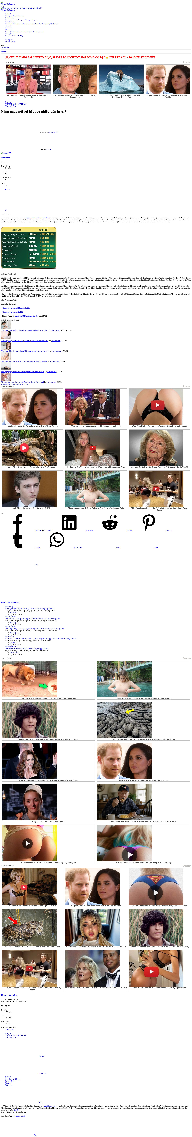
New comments (18, 24)
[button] (3, 6)
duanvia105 (53, 132)
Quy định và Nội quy (12, 1079)
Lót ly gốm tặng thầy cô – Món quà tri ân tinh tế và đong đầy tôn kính (29, 609)
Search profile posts (36, 32)
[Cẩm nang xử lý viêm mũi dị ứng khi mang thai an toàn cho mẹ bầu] (6, 339)
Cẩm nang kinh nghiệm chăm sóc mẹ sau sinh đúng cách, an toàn (24, 330)
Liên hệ (8, 1077)
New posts (9, 16)
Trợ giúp (8, 1083)
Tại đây (16, 1110)
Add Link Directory (10, 602)
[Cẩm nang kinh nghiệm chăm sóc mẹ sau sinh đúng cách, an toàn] (6, 328)
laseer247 (13, 643)
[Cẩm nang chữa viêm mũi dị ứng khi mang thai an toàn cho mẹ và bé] (6, 349)
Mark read (54, 24)
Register (4, 51)
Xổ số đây (9, 28)
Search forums (18, 16)
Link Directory (10, 22)
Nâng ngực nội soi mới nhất (12, 312)
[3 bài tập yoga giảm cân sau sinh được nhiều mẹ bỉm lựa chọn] (6, 370)
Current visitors (10, 32)
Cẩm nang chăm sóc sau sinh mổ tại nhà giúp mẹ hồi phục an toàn (24, 361)
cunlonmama (54, 330)
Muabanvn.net (20, 1116)
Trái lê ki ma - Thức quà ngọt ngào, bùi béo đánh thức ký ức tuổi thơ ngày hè (32, 619)
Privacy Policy (10, 1081)
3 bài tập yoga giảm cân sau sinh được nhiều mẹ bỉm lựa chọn (22, 372)
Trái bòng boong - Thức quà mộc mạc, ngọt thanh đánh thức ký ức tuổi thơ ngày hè (34, 629)
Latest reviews (30, 24)
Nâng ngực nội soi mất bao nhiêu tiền (16, 308)
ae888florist (9, 1029)
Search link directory (42, 24)
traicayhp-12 (14, 623)
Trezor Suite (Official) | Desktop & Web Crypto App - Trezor (26, 649)
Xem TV (8, 26)
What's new (9, 18)
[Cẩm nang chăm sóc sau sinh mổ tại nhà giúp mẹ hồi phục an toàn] (6, 359)
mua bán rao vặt (49, 1106)
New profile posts (31, 20)
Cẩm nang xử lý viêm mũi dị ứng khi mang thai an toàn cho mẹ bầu (24, 341)
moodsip (13, 613)
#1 (6, 210)
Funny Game (10, 34)
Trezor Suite (14, 653)
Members (8, 30)
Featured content (11, 20)
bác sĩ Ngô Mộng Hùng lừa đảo (26, 316)
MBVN (42, 1056)
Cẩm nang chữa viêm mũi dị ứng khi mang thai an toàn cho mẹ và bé (25, 351)
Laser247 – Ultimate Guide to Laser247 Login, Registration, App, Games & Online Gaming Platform (40, 639)
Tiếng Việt (42, 1073)
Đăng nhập (5, 47)
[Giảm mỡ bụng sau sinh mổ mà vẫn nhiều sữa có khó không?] (6, 380)
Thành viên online (9, 995)
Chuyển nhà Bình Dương (14, 36)
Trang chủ (8, 1085)
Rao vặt (8, 14)
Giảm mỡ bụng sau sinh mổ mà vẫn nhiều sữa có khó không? (22, 382)
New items (9, 24)
